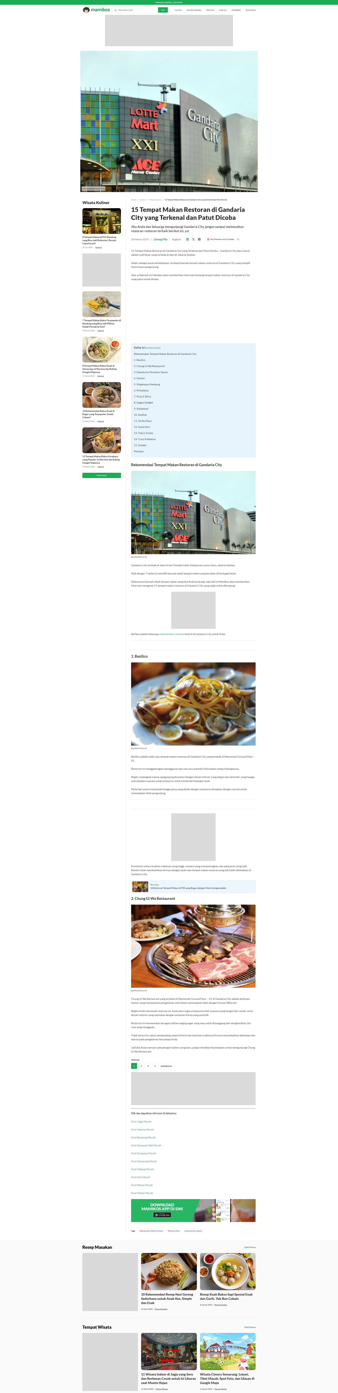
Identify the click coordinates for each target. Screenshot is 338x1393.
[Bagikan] (188, 239)
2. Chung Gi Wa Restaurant (149, 366)
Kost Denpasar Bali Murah (146, 1145)
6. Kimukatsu (141, 390)
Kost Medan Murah (142, 1192)
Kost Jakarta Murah (142, 1129)
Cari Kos (178, 5)
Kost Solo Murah (140, 1177)
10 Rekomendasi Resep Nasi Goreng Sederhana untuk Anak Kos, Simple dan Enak (167, 1298)
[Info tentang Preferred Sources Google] (238, 239)
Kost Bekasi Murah (142, 1185)
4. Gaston (139, 378)
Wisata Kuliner (155, 200)
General (98, 247)
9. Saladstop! (141, 408)
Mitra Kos (210, 5)
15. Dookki (140, 445)
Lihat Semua (102, 475)
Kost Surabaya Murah (143, 1153)
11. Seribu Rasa (143, 420)
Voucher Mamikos (194, 5)
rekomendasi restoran (171, 634)
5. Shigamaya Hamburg (147, 384)
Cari (163, 5)
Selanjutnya (166, 1066)
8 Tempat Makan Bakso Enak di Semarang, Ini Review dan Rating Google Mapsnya (99, 368)
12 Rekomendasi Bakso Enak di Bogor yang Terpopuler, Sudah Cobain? (98, 414)
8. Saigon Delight (143, 402)
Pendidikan (236, 5)
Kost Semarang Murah (144, 1161)
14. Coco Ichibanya (145, 439)
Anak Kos (223, 5)
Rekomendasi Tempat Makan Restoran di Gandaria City (165, 353)
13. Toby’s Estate (143, 433)
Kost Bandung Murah (143, 1137)
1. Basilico (139, 359)
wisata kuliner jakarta (193, 1231)
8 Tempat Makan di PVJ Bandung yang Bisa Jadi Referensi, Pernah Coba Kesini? (99, 240)
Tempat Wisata (162, 1389)
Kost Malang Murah (142, 1169)
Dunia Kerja (251, 5)
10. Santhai (140, 414)
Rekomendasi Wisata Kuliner (151, 1231)
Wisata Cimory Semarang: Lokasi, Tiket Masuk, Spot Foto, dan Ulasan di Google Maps (227, 1378)
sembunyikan (153, 347)
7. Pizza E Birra (142, 396)
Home (133, 200)
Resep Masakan (161, 1309)
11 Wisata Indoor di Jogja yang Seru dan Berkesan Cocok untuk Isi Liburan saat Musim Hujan (168, 1378)
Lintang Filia (160, 239)
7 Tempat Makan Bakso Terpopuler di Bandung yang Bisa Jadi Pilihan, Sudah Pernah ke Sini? (101, 323)
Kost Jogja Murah (141, 1121)
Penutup (139, 451)
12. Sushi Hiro (142, 426)
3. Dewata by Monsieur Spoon (151, 372)
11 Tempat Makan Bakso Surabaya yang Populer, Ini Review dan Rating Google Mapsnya (101, 459)
